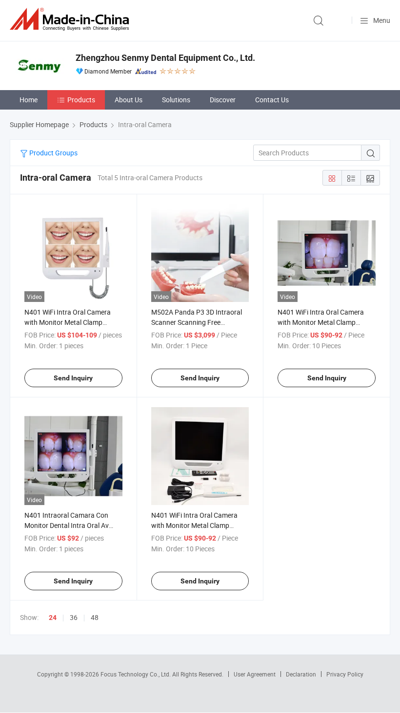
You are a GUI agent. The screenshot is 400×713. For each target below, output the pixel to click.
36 (74, 617)
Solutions (176, 99)
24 (53, 617)
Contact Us (272, 99)
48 (95, 617)
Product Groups (53, 152)
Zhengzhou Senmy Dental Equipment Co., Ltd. (165, 58)
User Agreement (255, 674)
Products (81, 99)
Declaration (301, 674)
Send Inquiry (73, 378)
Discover (223, 99)
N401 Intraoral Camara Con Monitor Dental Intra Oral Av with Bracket (66, 525)
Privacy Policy (344, 674)
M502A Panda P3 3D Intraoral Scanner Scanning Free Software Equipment (196, 322)
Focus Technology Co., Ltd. (136, 674)
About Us (128, 99)
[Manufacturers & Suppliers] (71, 19)
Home (29, 99)
